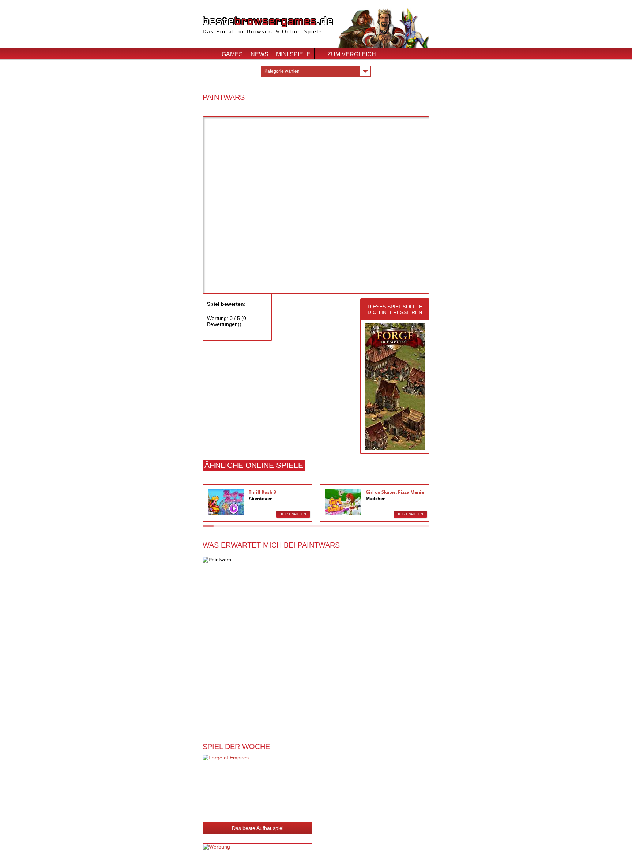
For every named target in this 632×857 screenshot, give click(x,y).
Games (232, 54)
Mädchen (376, 498)
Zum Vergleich (351, 54)
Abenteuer (260, 498)
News (259, 54)
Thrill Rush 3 (262, 492)
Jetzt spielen (293, 514)
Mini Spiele (293, 54)
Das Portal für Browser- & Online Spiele (262, 31)
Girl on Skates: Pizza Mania (395, 492)
